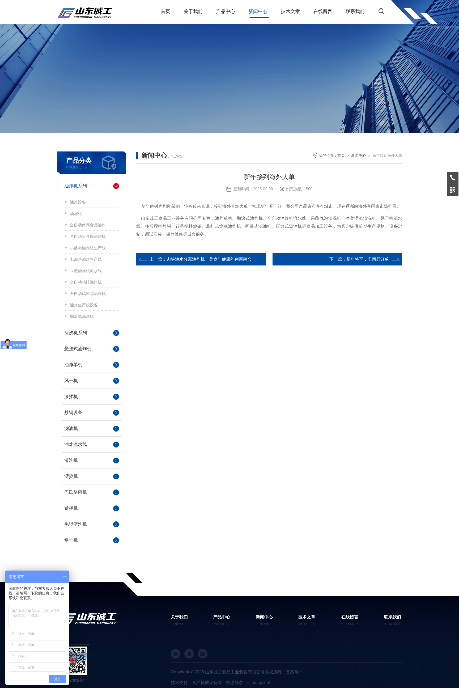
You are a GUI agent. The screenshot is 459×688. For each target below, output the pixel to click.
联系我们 (355, 11)
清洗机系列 (75, 332)
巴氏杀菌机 (75, 492)
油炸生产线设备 (84, 305)
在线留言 (322, 11)
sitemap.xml (258, 682)
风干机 (71, 380)
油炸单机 (73, 364)
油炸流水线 (75, 444)
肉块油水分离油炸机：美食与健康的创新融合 (209, 259)
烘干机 (71, 540)
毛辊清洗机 (75, 524)
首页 (165, 11)
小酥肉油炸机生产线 (88, 248)
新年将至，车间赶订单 (367, 259)
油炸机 (76, 213)
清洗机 (71, 460)
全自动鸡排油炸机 (86, 282)
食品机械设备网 (207, 682)
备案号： (294, 672)
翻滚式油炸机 (82, 316)
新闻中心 (257, 11)
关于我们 (193, 11)
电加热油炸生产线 (86, 259)
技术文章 (290, 11)
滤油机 (71, 428)
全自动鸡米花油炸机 (88, 293)
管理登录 (234, 682)
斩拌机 (71, 508)
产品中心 (225, 11)
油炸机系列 (75, 185)
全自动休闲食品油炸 (88, 225)
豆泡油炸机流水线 (86, 270)
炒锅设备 (73, 412)
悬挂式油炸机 (77, 348)
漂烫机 (71, 476)
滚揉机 (71, 396)
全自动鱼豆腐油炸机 (88, 236)
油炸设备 (78, 202)
